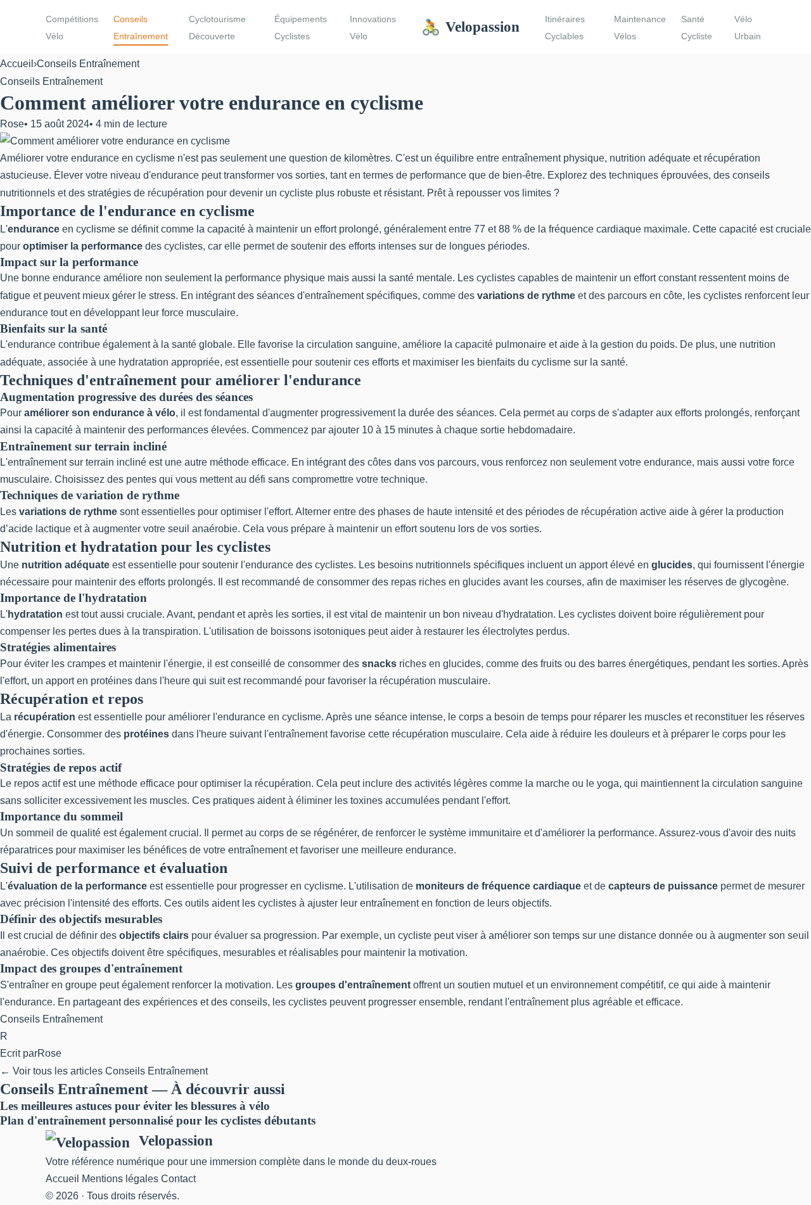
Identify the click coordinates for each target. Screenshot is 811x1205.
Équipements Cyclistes (300, 27)
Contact (178, 1178)
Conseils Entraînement (140, 27)
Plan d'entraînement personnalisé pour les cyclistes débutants (158, 1120)
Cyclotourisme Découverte (217, 27)
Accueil (17, 63)
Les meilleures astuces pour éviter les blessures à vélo (135, 1106)
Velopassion (470, 26)
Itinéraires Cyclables (565, 27)
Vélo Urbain (747, 27)
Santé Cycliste (696, 27)
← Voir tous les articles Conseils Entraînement (104, 1071)
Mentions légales (120, 1178)
